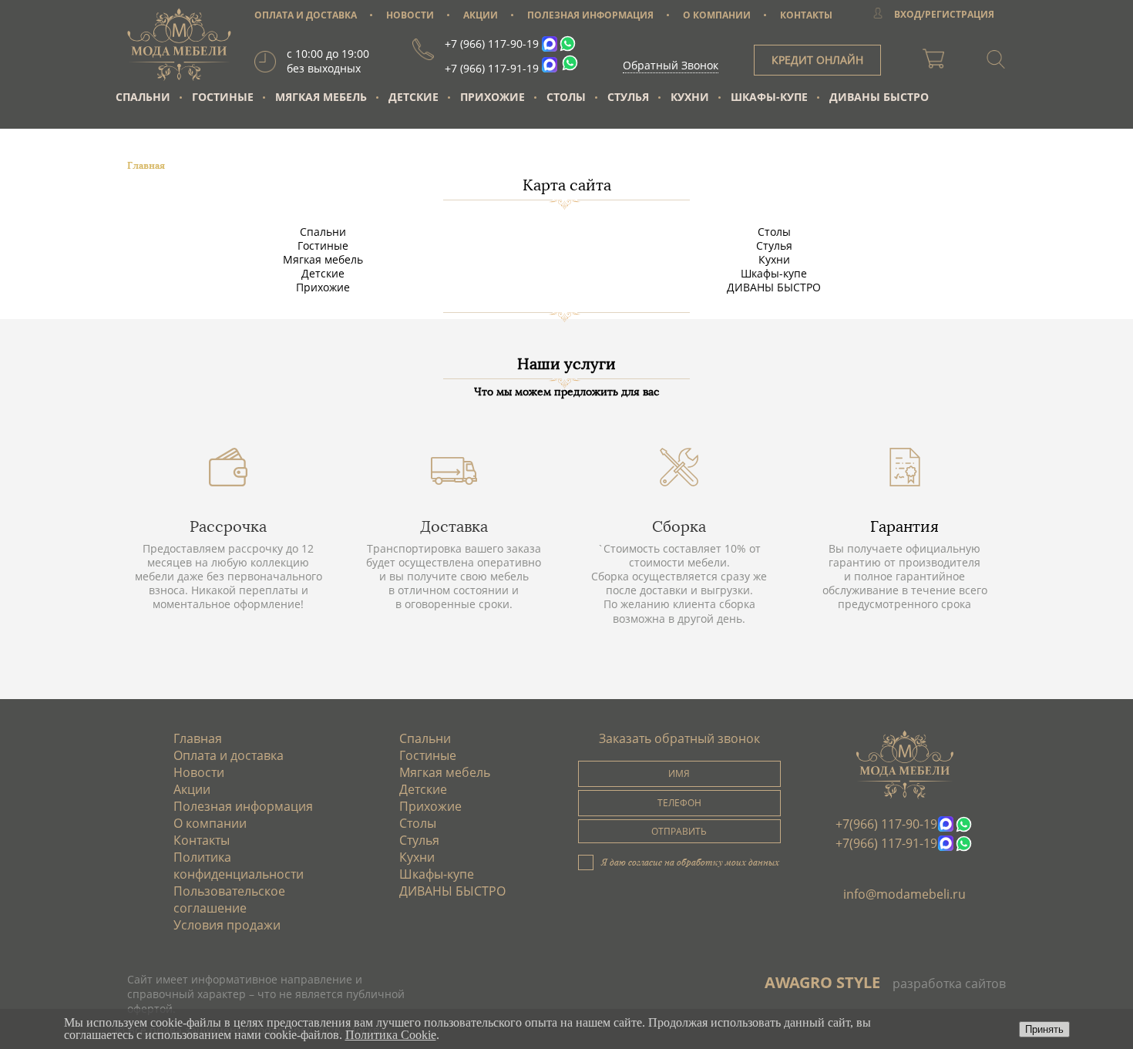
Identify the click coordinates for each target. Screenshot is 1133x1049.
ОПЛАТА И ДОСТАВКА (305, 15)
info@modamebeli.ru (904, 894)
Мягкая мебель (321, 96)
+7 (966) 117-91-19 (492, 68)
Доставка (454, 526)
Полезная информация (243, 806)
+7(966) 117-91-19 (886, 843)
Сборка (679, 526)
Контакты (201, 840)
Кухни (690, 96)
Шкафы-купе (769, 96)
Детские (413, 96)
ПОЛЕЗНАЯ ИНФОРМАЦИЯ (590, 15)
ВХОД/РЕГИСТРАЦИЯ (944, 14)
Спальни (143, 96)
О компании (210, 823)
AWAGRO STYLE (822, 982)
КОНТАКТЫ (806, 15)
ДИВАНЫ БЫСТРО (879, 96)
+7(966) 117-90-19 (886, 823)
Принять (1044, 1029)
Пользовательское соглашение (229, 899)
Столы (566, 96)
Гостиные (223, 96)
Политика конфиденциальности (238, 866)
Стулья (628, 96)
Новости (198, 772)
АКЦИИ (480, 15)
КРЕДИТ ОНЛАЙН (817, 59)
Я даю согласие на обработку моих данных (690, 862)
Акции (191, 789)
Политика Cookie (390, 1034)
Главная (197, 738)
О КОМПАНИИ (717, 15)
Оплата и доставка (228, 755)
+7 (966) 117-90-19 (492, 43)
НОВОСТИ (410, 15)
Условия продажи (227, 924)
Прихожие (492, 96)
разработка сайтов (949, 983)
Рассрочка (228, 526)
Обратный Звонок (670, 65)
